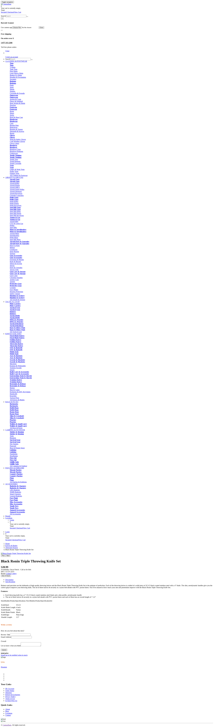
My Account (9, 689)
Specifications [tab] (10, 582)
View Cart (17, 12)
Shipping (8, 693)
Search (3, 16)
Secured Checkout (7, 12)
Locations (8, 518)
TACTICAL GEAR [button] (12, 302)
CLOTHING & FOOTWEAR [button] (16, 61)
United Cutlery (11, 574)
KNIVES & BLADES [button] (13, 334)
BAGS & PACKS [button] (11, 402)
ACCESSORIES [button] (11, 484)
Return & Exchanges (12, 695)
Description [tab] (9, 580)
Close (41, 27)
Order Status (9, 691)
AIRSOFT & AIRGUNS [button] (14, 177)
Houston (4, 667)
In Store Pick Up (11, 701)
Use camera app (6, 27)
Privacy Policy (10, 697)
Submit (4, 650)
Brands (7, 516)
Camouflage (7, 725)
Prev (3, 555)
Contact (8, 715)
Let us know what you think (11, 646)
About (7, 709)
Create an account (11, 57)
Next (8, 555)
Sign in (7, 53)
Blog (7, 711)
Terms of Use (10, 699)
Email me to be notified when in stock (14, 655)
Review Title (5, 635)
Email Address (6, 637)
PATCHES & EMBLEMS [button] (14, 468)
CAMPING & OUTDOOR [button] (15, 430)
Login (12, 520)
